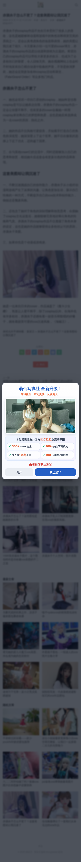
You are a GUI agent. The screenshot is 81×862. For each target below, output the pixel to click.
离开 (19, 472)
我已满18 (55, 472)
